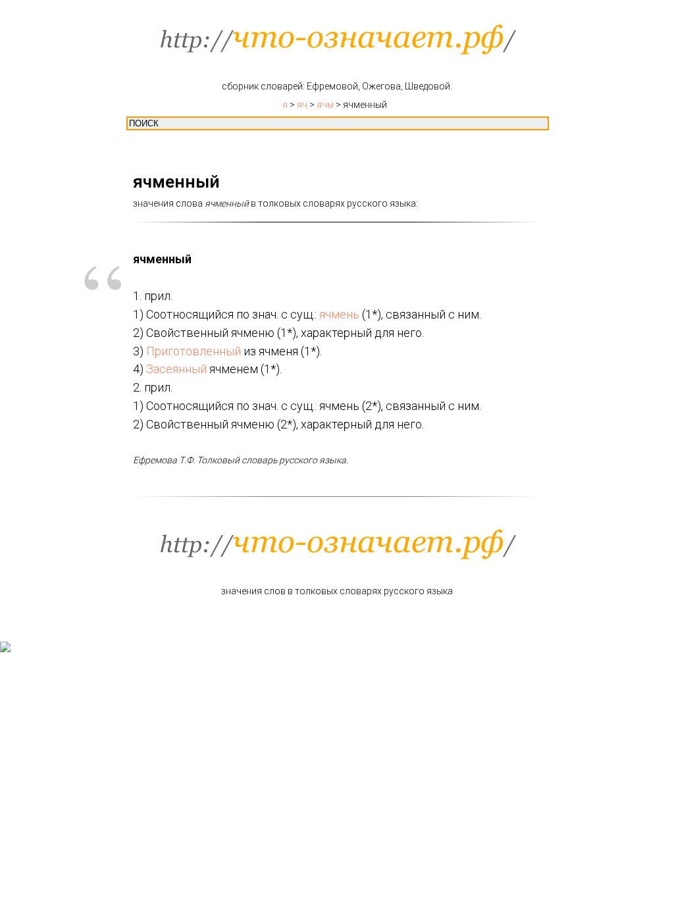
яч (302, 104)
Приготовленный (193, 351)
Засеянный (176, 369)
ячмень (339, 314)
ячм (325, 104)
